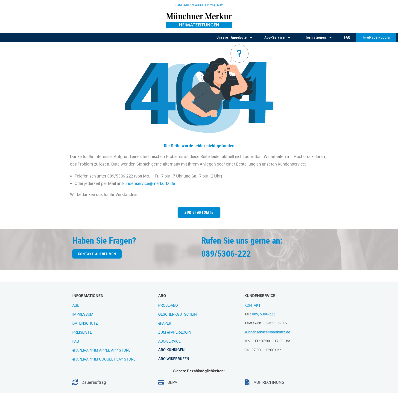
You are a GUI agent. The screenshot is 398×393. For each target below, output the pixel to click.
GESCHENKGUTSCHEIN (177, 314)
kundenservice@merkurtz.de (148, 183)
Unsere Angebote (232, 37)
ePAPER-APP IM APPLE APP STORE (101, 350)
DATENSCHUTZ (85, 323)
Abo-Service (274, 37)
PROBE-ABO (168, 305)
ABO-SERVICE (169, 341)
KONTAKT (252, 305)
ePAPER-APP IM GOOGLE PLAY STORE (103, 359)
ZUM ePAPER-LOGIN (174, 332)
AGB (75, 305)
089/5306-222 (263, 314)
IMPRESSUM (82, 314)
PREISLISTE (82, 332)
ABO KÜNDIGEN (171, 350)
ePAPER (164, 323)
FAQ (347, 37)
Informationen (314, 37)
